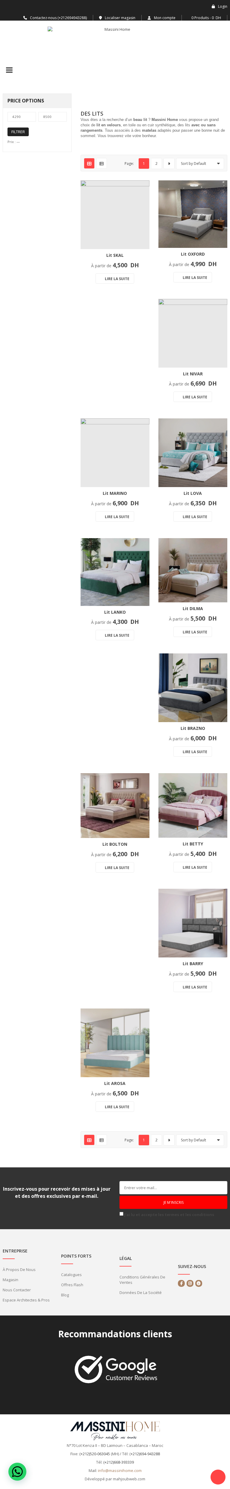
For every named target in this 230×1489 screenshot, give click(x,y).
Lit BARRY (193, 963)
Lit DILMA (193, 608)
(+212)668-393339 (118, 1462)
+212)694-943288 (145, 1453)
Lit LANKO (115, 612)
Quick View (140, 229)
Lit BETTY (193, 844)
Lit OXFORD (193, 254)
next (169, 163)
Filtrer (18, 131)
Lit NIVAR (193, 374)
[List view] (101, 163)
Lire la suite (117, 278)
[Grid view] (89, 163)
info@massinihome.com (120, 1470)
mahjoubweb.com (129, 1479)
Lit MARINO (115, 493)
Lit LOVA (193, 493)
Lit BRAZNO (193, 728)
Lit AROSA (114, 1083)
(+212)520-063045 (94, 1453)
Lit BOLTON (114, 844)
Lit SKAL (115, 255)
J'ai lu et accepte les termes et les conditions (169, 1214)
